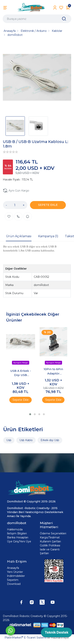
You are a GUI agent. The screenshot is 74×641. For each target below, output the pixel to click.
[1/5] (4, 151)
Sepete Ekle (21, 400)
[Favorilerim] (61, 7)
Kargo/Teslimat (50, 537)
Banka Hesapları (17, 537)
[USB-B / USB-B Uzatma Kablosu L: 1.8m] (37, 78)
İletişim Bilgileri (17, 533)
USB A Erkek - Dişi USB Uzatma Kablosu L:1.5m (20, 373)
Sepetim (12, 580)
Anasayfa (13, 568)
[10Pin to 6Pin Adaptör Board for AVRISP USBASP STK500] (53, 341)
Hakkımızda (15, 529)
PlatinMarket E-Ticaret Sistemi (25, 637)
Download (13, 584)
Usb (8, 440)
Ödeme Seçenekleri (53, 533)
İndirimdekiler (16, 576)
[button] (30, 414)
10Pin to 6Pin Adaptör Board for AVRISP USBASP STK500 (53, 371)
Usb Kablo (26, 440)
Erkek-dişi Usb (50, 440)
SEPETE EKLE (48, 205)
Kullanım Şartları (50, 541)
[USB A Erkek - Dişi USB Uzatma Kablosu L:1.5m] (20, 341)
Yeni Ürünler (15, 572)
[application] (56, 633)
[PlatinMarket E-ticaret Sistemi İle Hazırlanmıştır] (20, 625)
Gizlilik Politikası (50, 545)
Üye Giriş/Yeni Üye (19, 541)
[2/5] (6, 151)
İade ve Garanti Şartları (50, 551)
